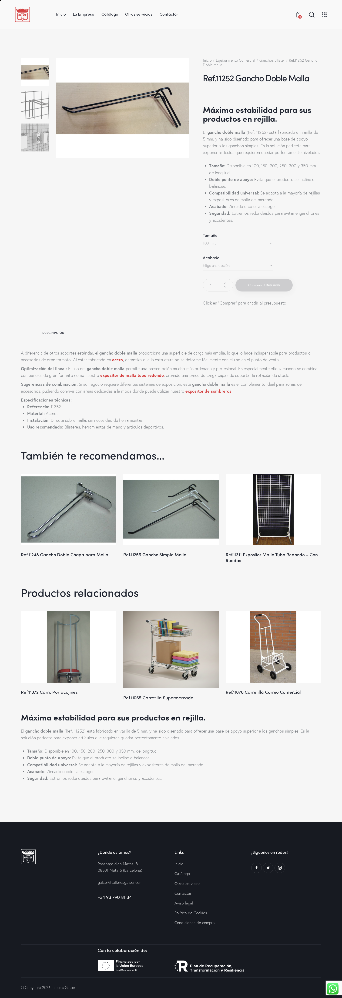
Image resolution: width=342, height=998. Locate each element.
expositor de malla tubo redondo (132, 375)
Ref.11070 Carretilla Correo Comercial (263, 692)
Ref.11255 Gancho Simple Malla (155, 554)
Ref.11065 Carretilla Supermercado (158, 697)
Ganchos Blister (272, 60)
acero (117, 359)
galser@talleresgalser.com (120, 882)
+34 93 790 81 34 (115, 897)
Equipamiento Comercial (235, 60)
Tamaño (210, 235)
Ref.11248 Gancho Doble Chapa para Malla (64, 554)
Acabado (211, 257)
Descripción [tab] (53, 332)
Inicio (207, 60)
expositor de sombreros (208, 391)
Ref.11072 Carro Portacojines (49, 692)
